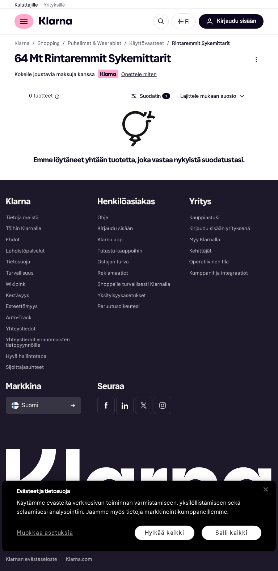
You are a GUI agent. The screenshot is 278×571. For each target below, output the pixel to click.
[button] (184, 21)
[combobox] (211, 96)
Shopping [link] (49, 43)
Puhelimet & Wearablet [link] (94, 43)
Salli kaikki (231, 532)
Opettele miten (139, 74)
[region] (139, 516)
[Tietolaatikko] (57, 97)
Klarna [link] (21, 43)
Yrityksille (54, 5)
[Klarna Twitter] (143, 405)
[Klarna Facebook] (106, 405)
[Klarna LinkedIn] (125, 405)
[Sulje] (266, 489)
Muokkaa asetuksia (45, 532)
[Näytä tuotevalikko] (256, 59)
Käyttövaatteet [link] (146, 43)
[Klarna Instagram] (162, 405)
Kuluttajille (26, 5)
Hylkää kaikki (164, 532)
